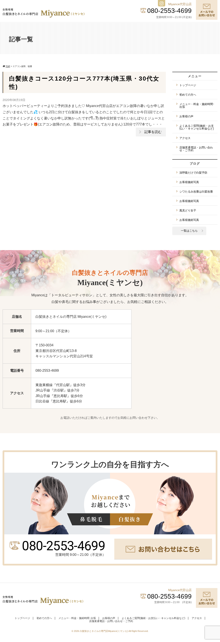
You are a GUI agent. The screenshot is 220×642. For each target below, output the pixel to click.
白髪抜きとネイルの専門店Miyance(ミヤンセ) (104, 631)
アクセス (185, 138)
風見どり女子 (187, 210)
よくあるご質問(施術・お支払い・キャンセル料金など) (196, 127)
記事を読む (153, 132)
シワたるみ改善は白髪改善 (196, 191)
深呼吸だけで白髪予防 (193, 172)
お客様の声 (186, 116)
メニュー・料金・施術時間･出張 (196, 105)
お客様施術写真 (189, 182)
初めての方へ (187, 94)
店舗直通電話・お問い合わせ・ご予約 (196, 149)
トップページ (187, 85)
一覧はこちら (189, 230)
